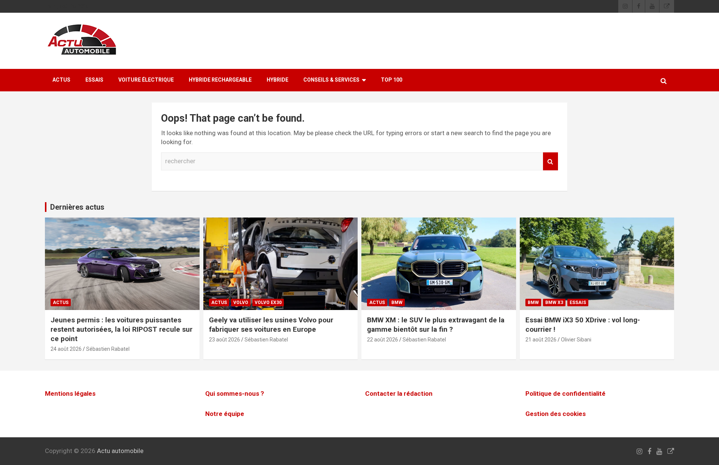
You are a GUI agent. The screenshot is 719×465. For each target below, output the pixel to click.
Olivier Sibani (576, 340)
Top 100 (391, 80)
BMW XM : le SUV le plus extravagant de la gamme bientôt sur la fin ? (435, 325)
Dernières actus (77, 207)
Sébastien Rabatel (108, 349)
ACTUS (61, 80)
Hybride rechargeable (220, 80)
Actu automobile (120, 451)
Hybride (277, 80)
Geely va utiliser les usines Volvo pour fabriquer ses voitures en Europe (271, 325)
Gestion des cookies (555, 413)
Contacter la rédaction (399, 393)
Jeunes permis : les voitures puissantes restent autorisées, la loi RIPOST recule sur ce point (121, 329)
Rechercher (550, 161)
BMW (397, 302)
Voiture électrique (146, 80)
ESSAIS (94, 80)
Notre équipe (224, 413)
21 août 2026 (540, 340)
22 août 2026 (382, 340)
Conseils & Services (331, 80)
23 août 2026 (224, 340)
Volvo (240, 302)
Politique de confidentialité (565, 393)
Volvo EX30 (268, 302)
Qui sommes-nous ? (234, 393)
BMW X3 (554, 302)
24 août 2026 (66, 349)
